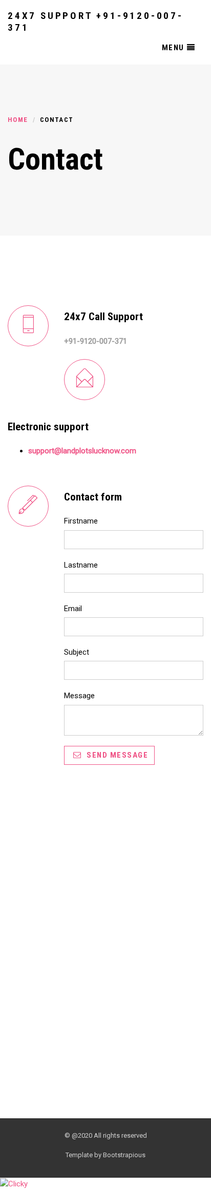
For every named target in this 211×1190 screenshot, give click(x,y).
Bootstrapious (124, 1155)
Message (79, 695)
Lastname (81, 565)
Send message (117, 755)
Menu (173, 47)
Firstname (81, 521)
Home (18, 119)
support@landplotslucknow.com (82, 450)
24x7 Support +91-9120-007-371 (95, 20)
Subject (76, 652)
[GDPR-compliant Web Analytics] (14, 1183)
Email (73, 608)
